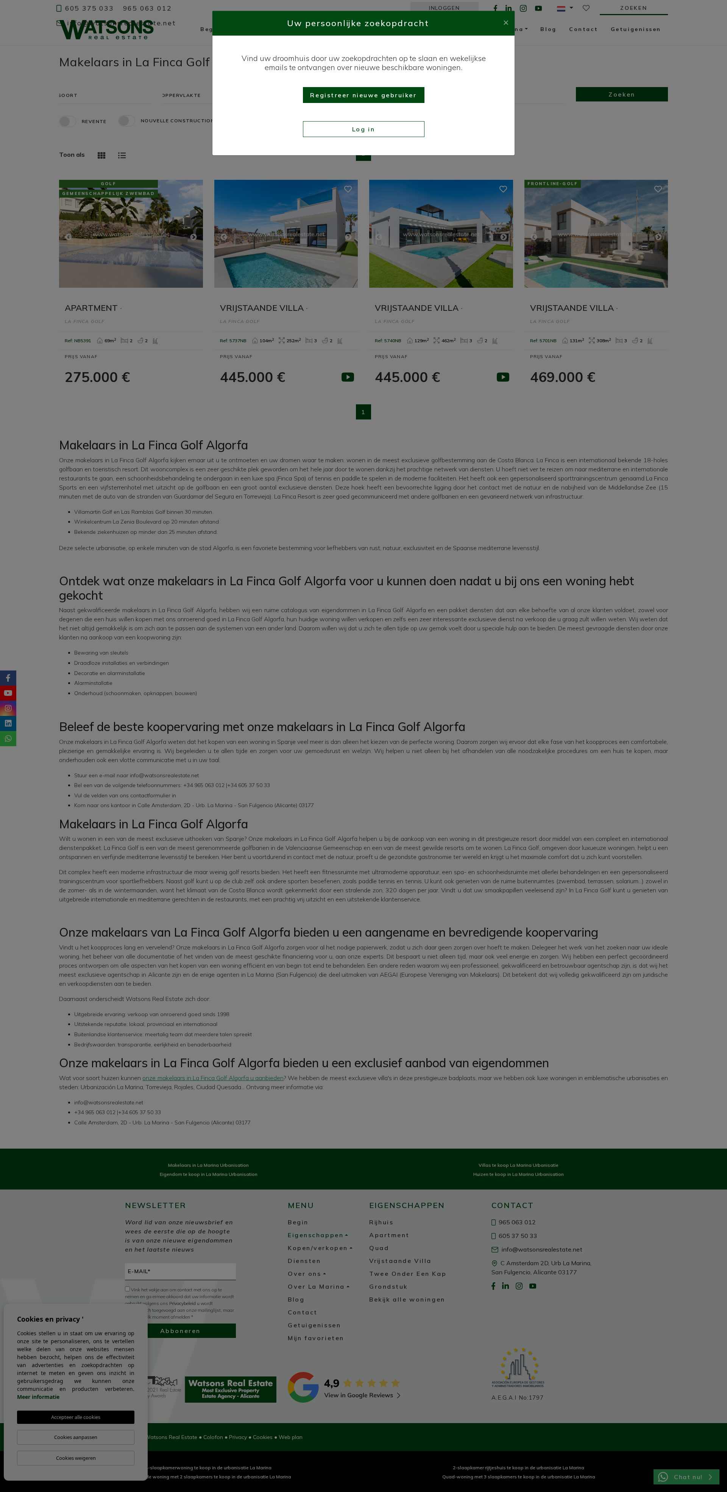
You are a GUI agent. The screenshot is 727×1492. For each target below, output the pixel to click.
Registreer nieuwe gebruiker (363, 95)
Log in (363, 129)
